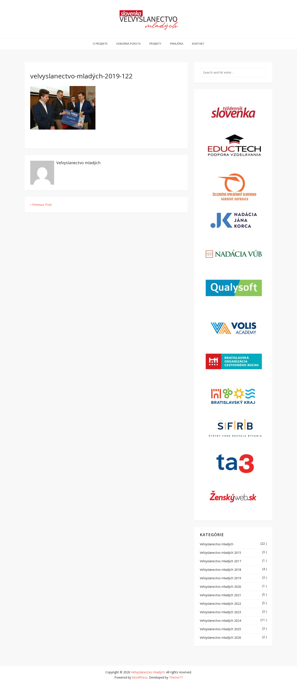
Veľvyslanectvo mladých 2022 (220, 603)
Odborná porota (128, 44)
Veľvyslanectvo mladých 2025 (220, 629)
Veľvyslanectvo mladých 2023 (220, 612)
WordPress (139, 677)
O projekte (100, 44)
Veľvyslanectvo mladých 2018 (220, 569)
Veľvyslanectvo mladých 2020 (220, 586)
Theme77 (176, 677)
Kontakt (198, 44)
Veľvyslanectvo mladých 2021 (220, 595)
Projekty (155, 44)
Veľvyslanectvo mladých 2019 (220, 578)
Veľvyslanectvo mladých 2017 (220, 561)
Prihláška (176, 44)
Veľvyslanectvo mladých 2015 (220, 553)
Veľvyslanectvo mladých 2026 (220, 637)
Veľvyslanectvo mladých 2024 (220, 620)
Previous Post (41, 205)
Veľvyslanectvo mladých (78, 162)
